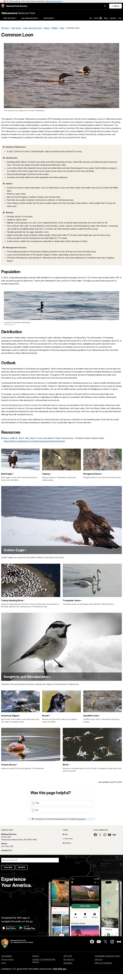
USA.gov (99, 959)
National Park (18, 13)
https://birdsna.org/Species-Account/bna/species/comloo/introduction (34, 441)
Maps (106, 18)
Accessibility (6, 956)
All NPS (21, 867)
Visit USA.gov (60, 969)
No (37, 810)
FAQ (66, 834)
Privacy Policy (7, 959)
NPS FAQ (67, 956)
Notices (35, 956)
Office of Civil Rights (103, 963)
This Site (8, 867)
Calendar (113, 18)
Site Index (68, 839)
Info (90, 18)
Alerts (97, 18)
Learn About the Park (29, 18)
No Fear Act (68, 959)
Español (67, 843)
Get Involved (48, 18)
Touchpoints (81, 819)
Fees (120, 18)
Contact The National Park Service (43, 960)
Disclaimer (67, 963)
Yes (37, 803)
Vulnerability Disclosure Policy (107, 956)
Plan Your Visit (9, 18)
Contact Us (6, 850)
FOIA (3, 963)
